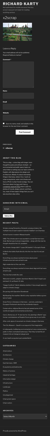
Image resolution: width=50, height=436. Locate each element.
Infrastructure (7, 383)
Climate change (8, 359)
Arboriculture (7, 351)
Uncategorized (8, 395)
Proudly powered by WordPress (14, 431)
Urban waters (7, 403)
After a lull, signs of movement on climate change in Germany (23, 321)
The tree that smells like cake (13, 275)
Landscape (6, 387)
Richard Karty (21, 4)
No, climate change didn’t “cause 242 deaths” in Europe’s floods (24, 247)
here (17, 184)
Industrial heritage (9, 375)
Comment (7, 59)
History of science (9, 371)
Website (6, 113)
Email (5, 102)
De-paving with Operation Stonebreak (15, 291)
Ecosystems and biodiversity (12, 367)
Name (5, 91)
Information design (9, 379)
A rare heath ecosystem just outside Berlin (17, 338)
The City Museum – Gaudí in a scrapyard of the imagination (22, 325)
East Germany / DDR (10, 363)
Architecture (7, 355)
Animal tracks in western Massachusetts (16, 234)
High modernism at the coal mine (14, 264)
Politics (5, 391)
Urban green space (9, 399)
